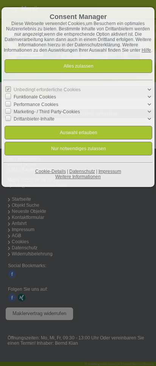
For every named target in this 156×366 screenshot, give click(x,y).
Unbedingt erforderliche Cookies (47, 89)
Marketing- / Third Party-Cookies (47, 111)
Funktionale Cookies (35, 97)
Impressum (109, 171)
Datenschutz (82, 171)
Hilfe (146, 50)
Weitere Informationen (78, 176)
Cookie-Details (50, 171)
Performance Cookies (36, 104)
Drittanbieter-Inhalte (34, 119)
